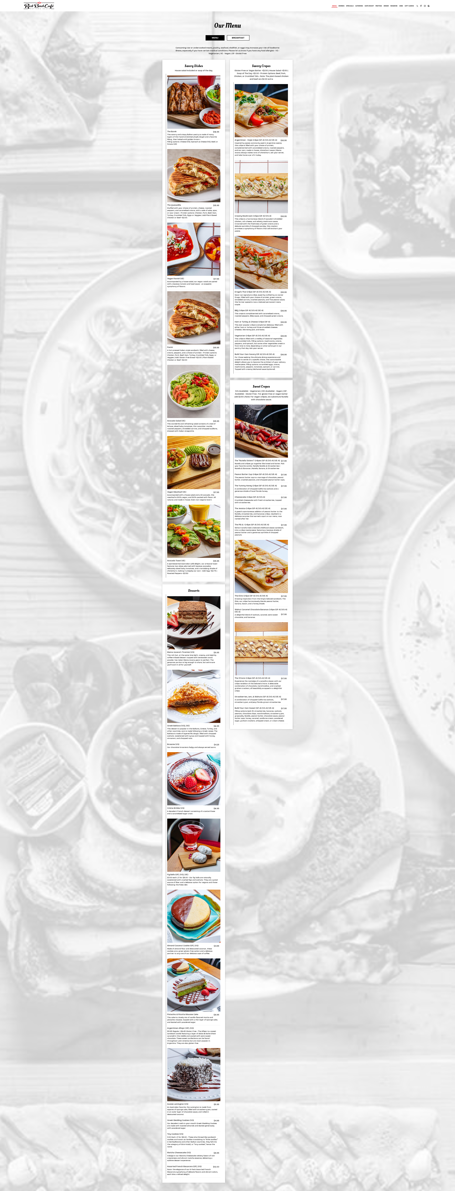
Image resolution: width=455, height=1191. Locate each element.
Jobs (401, 6)
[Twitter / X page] (417, 6)
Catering (359, 6)
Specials (350, 6)
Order (386, 6)
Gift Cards (409, 6)
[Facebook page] (421, 6)
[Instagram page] (425, 6)
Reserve (393, 6)
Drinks (341, 6)
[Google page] (428, 6)
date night (369, 6)
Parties (378, 6)
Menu (334, 6)
